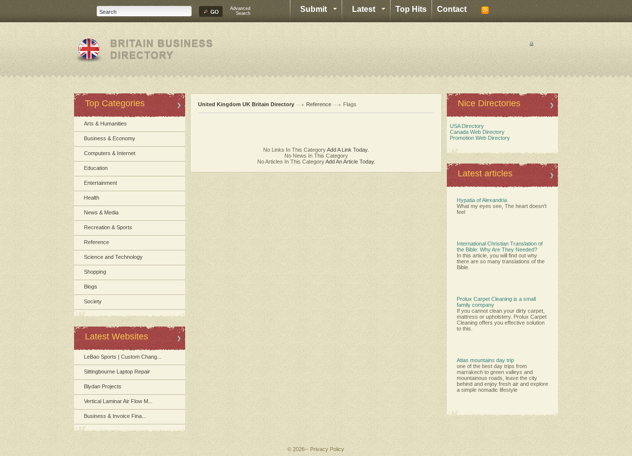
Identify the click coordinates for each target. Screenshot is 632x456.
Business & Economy (109, 138)
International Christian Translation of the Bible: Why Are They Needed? (500, 246)
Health (91, 198)
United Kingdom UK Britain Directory (246, 104)
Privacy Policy (327, 449)
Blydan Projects (102, 386)
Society (93, 301)
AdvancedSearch (240, 11)
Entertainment (100, 183)
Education (96, 168)
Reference (96, 242)
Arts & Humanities (105, 123)
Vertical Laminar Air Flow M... (118, 401)
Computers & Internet (109, 153)
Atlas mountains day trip (485, 360)
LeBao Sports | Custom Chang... (122, 357)
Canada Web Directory (476, 132)
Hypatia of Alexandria (482, 200)
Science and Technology (113, 257)
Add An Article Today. (350, 162)
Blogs (90, 287)
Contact (452, 9)
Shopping (95, 272)
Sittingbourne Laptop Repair (117, 371)
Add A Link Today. (347, 150)
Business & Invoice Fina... (115, 416)
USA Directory (465, 126)
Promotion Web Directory (478, 138)
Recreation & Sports (108, 227)
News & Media (101, 212)
